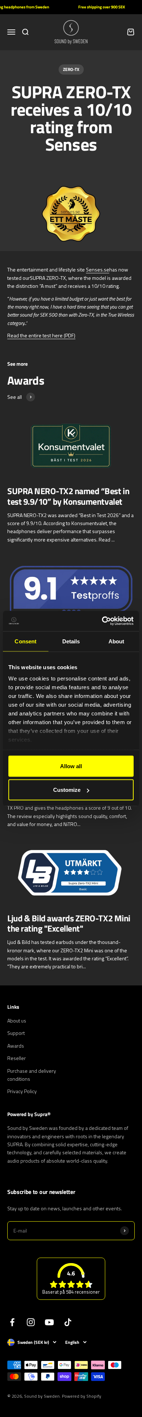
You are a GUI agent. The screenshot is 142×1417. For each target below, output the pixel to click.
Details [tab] (71, 641)
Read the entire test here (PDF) (41, 335)
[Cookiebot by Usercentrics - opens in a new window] (102, 621)
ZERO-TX (71, 69)
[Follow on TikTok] (68, 1322)
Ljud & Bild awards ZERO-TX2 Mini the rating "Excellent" (68, 923)
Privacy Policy (22, 1091)
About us (16, 1020)
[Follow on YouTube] (49, 1322)
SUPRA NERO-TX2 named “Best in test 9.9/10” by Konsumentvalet (68, 496)
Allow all (71, 766)
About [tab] (117, 641)
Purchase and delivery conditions (31, 1075)
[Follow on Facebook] (12, 1322)
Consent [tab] (25, 641)
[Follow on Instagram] (31, 1322)
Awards (15, 1045)
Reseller (16, 1058)
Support (16, 1033)
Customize (66, 790)
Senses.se (97, 269)
